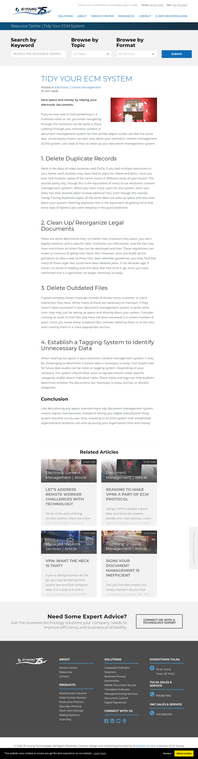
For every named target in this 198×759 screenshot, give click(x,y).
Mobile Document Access (120, 685)
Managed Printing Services (121, 693)
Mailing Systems (69, 715)
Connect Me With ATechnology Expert (159, 621)
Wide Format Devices (72, 697)
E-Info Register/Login (171, 16)
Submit (177, 54)
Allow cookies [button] (184, 753)
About (82, 16)
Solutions (65, 16)
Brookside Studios (144, 745)
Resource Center (26, 26)
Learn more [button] (99, 753)
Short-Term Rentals (71, 710)
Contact (145, 16)
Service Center (102, 16)
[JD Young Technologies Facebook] (106, 721)
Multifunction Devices (72, 693)
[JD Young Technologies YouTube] (118, 721)
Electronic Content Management (78, 87)
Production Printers (71, 702)
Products (67, 685)
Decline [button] (167, 753)
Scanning (65, 719)
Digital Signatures (115, 702)
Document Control (116, 698)
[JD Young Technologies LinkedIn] (112, 721)
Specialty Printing (70, 706)
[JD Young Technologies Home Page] (32, 11)
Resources (126, 16)
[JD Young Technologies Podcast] (124, 721)
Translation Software (117, 689)
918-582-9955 (156, 5)
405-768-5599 (179, 5)
